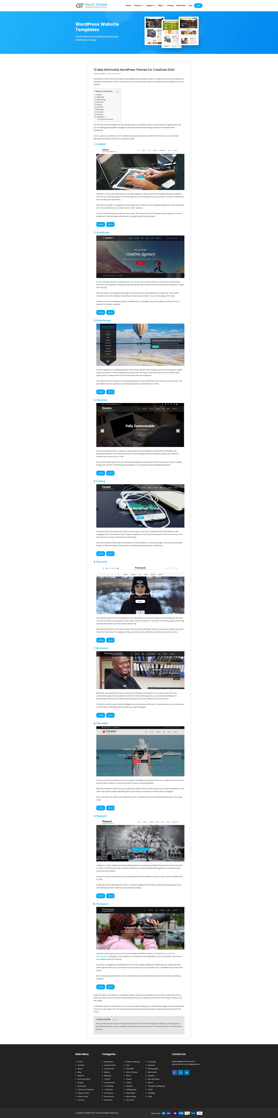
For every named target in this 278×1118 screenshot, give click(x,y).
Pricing (170, 5)
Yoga (150, 1096)
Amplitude (100, 97)
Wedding (151, 1093)
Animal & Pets (110, 1065)
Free (128, 1065)
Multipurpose (131, 1089)
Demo (110, 224)
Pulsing (99, 105)
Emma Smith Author (106, 119)
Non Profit (130, 1100)
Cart (190, 5)
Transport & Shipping (156, 1086)
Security (151, 1075)
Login (198, 5)
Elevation (100, 102)
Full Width (130, 1068)
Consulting (108, 1086)
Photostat (101, 117)
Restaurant (152, 1072)
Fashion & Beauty (133, 1062)
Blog (160, 5)
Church (107, 1079)
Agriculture (108, 1062)
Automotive (109, 1068)
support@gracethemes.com (183, 1061)
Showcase (180, 5)
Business (107, 1075)
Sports (150, 1082)
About (80, 1068)
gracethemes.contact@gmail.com (186, 1064)
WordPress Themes (114, 74)
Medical (129, 1086)
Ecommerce (109, 1096)
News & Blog (131, 1096)
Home (128, 5)
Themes (137, 5)
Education (108, 1100)
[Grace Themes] (91, 6)
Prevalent (100, 112)
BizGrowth (100, 110)
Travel (150, 1089)
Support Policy (83, 1093)
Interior (129, 1079)
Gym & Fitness (132, 1072)
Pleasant (99, 115)
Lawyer (129, 1082)
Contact (81, 1100)
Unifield (99, 95)
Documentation (84, 1079)
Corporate (108, 1089)
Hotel (128, 1075)
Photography (153, 1068)
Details (100, 224)
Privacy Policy (83, 1096)
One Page (152, 1062)
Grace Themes (96, 1113)
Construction (109, 1082)
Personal (99, 107)
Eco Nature (108, 1093)
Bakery (107, 1072)
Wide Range (101, 100)
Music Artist (130, 1093)
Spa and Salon (153, 1079)
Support (149, 5)
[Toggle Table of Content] (116, 92)
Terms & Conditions (86, 1089)
